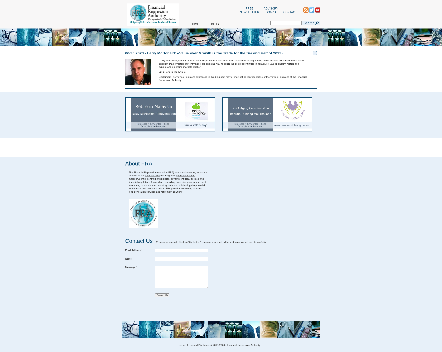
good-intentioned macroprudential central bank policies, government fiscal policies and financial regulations (166, 178)
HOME (195, 24)
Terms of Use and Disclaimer (194, 345)
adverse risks (152, 175)
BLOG (215, 24)
